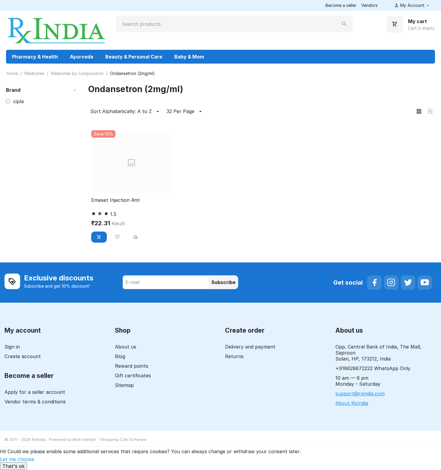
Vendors (369, 5)
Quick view (131, 184)
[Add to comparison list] (135, 237)
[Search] (344, 24)
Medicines (34, 73)
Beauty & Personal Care (133, 57)
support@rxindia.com (360, 394)
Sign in (12, 347)
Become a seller (341, 5)
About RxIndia (351, 403)
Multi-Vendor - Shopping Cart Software (109, 439)
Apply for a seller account (34, 392)
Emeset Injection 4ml (115, 200)
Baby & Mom (189, 57)
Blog (120, 356)
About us (125, 347)
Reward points (131, 366)
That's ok (13, 466)
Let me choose (17, 459)
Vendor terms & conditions (35, 402)
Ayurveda (81, 57)
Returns (234, 356)
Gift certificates (133, 376)
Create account (22, 356)
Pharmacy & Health (35, 57)
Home (12, 73)
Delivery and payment (250, 347)
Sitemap (124, 385)
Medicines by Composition (77, 73)
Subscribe (223, 282)
